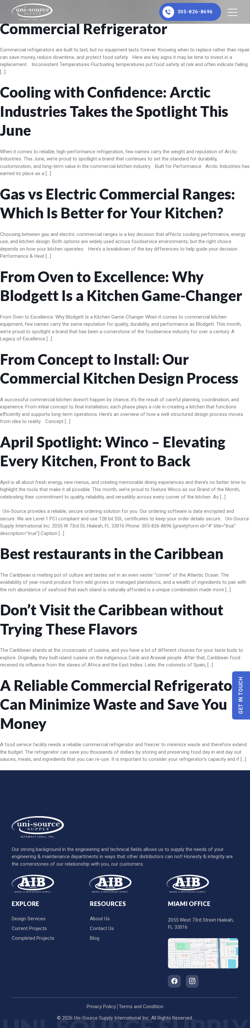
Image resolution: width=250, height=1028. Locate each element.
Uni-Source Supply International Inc (111, 1018)
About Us (100, 919)
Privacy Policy (101, 1006)
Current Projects (29, 928)
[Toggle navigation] (233, 12)
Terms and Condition (141, 1006)
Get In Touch (241, 695)
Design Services (29, 919)
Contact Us (102, 928)
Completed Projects (33, 938)
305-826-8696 (195, 12)
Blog (94, 938)
